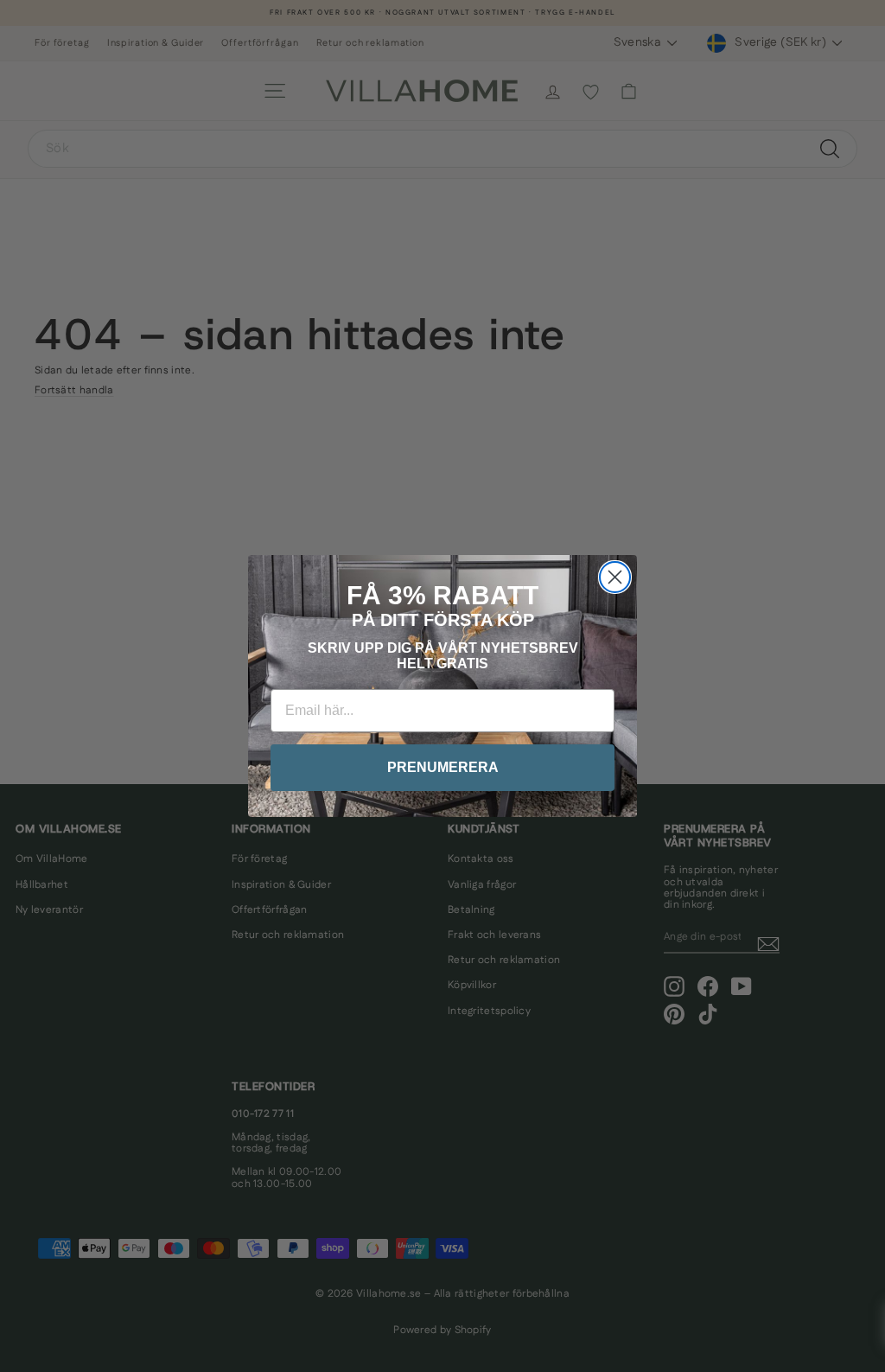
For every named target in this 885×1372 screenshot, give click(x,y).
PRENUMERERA (443, 767)
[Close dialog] (615, 577)
